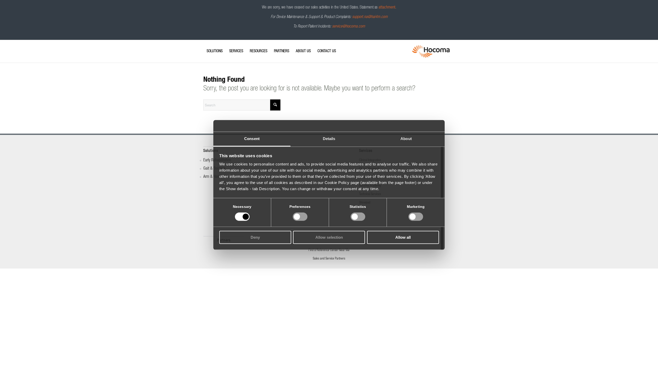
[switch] (300, 217)
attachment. (387, 8)
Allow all (403, 237)
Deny (255, 237)
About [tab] (406, 138)
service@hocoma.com (348, 27)
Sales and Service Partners (329, 259)
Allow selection (329, 237)
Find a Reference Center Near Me (329, 250)
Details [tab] (329, 138)
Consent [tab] (252, 138)
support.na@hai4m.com (370, 17)
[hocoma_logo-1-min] (431, 51)
